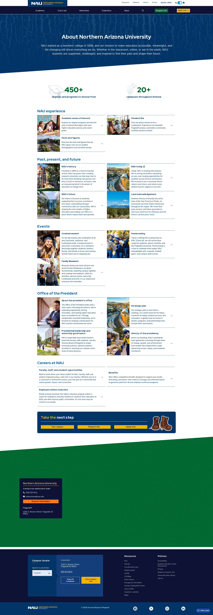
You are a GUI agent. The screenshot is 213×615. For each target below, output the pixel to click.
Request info (94, 427)
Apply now (131, 427)
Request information (41, 501)
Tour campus (57, 427)
